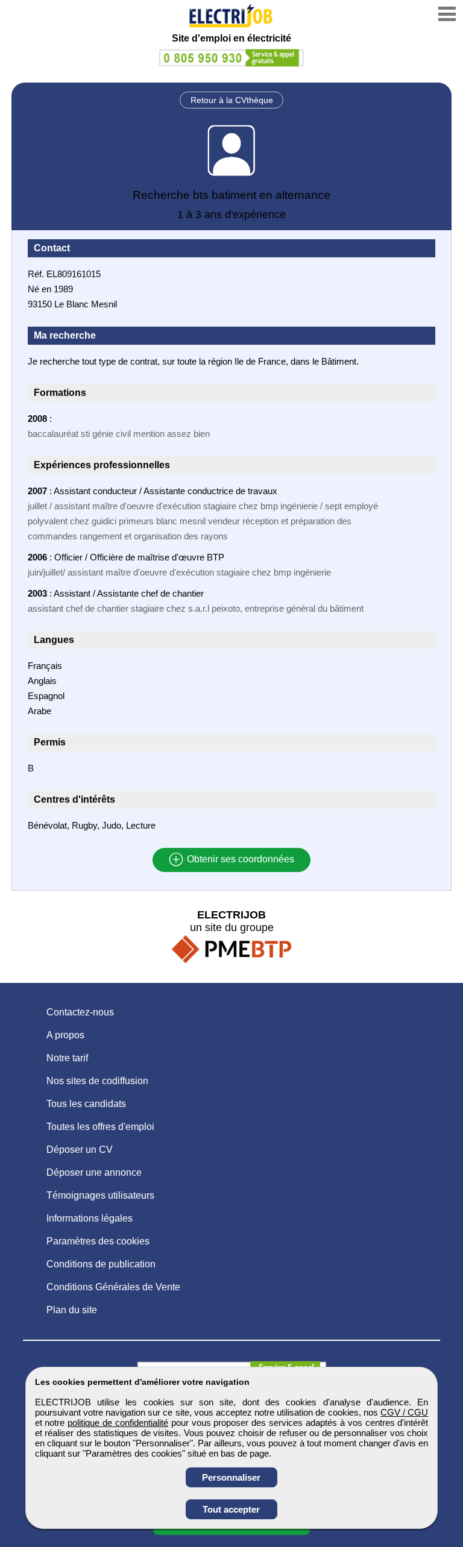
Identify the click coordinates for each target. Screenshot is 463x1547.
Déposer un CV (79, 1149)
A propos (65, 1035)
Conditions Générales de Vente (113, 1287)
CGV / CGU (404, 1412)
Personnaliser (231, 1477)
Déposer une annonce (94, 1172)
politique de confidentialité (118, 1422)
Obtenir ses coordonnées (239, 860)
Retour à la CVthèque (232, 100)
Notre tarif (67, 1058)
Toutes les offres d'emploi (100, 1127)
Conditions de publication (101, 1264)
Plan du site (71, 1310)
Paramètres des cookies (98, 1241)
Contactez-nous (80, 1012)
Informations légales (89, 1218)
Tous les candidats (86, 1104)
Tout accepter (231, 1509)
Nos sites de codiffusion (97, 1081)
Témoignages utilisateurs (100, 1195)
